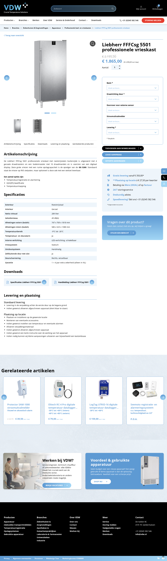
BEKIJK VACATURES (54, 485)
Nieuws (73, 528)
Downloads (108, 534)
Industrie (41, 540)
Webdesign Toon (52, 558)
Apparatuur (9, 521)
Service (106, 521)
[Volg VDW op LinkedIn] (159, 558)
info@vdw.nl (141, 534)
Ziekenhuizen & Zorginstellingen (44, 523)
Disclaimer (39, 558)
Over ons (74, 521)
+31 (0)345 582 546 (130, 20)
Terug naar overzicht (14, 35)
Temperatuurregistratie (14, 528)
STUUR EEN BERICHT (120, 233)
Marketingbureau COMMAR (73, 558)
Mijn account (141, 9)
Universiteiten (43, 537)
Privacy (7, 558)
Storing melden (153, 20)
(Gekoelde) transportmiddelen (17, 525)
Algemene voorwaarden (22, 558)
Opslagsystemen (11, 531)
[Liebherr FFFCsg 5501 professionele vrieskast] (93, 43)
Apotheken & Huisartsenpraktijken (46, 529)
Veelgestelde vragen (112, 528)
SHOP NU (98, 481)
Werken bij (74, 531)
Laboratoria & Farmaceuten (49, 534)
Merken (106, 531)
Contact (73, 525)
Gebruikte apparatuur (14, 534)
